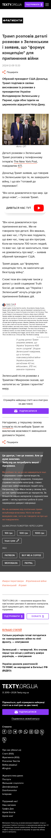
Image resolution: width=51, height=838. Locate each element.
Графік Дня (8, 808)
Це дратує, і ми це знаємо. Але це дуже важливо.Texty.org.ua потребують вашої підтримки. (22, 460)
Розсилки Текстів (11, 761)
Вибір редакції (9, 764)
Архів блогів (8, 812)
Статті (5, 753)
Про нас (6, 750)
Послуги (6, 779)
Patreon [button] (10, 555)
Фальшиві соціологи (13, 783)
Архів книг (7, 816)
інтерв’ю (7, 426)
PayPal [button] (29, 563)
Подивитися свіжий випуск (26, 718)
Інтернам (6, 794)
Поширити (12, 72)
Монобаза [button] (11, 563)
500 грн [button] (24, 533)
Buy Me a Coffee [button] (31, 555)
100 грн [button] (8, 533)
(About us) (16, 750)
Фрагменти (8, 757)
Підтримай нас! (10, 801)
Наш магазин (9, 805)
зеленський (10, 585)
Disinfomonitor (9, 790)
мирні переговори (14, 581)
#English (6, 768)
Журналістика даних (12, 775)
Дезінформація (10, 786)
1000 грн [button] (39, 533)
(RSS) (11, 753)
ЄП (20, 166)
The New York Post (25, 161)
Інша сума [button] (10, 540)
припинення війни (36, 581)
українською (25, 827)
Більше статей (12, 629)
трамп (23, 585)
